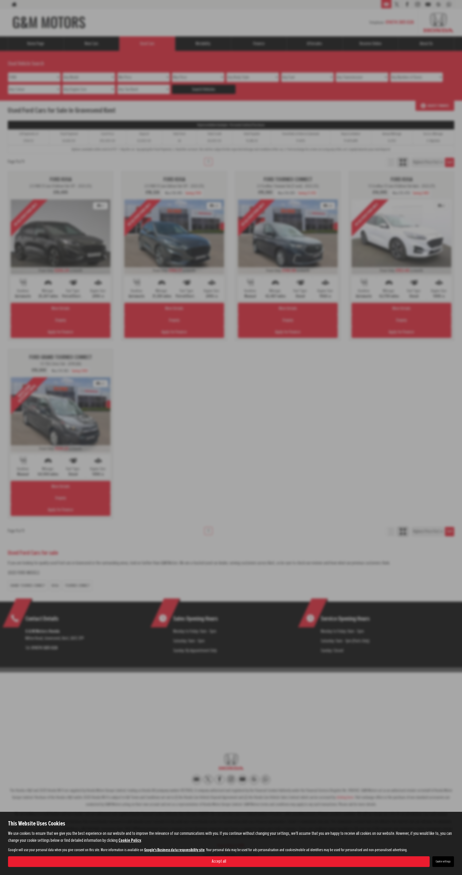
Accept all (219, 861)
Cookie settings (443, 861)
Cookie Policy (129, 840)
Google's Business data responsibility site (174, 850)
